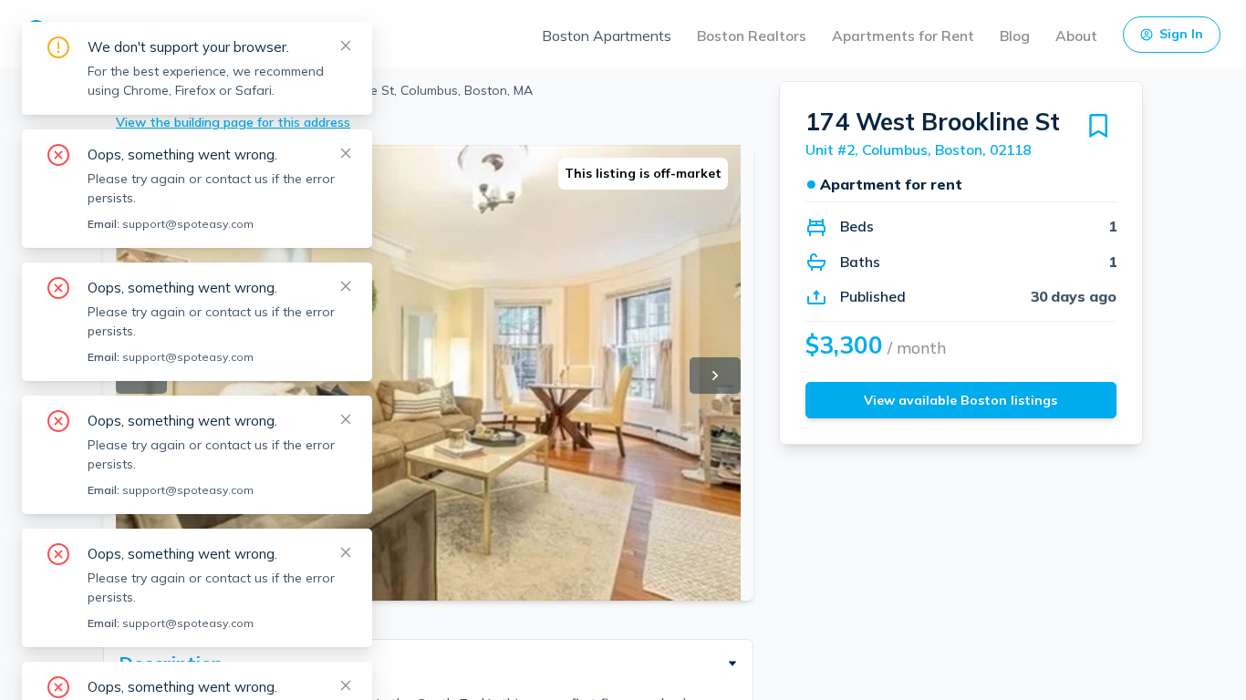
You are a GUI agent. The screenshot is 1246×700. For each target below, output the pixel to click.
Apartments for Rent (903, 35)
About (1076, 35)
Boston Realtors (751, 35)
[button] (428, 663)
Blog (1015, 35)
